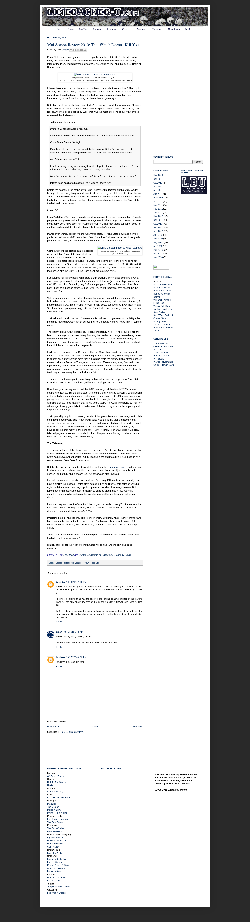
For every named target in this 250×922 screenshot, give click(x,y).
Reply (59, 621)
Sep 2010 (158, 227)
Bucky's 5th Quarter (56, 893)
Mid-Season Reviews (80, 563)
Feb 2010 (158, 253)
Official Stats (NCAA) (163, 365)
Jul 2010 (157, 235)
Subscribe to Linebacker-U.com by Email (109, 555)
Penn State (95, 563)
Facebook (68, 555)
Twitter (82, 555)
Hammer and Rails (56, 877)
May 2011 (158, 197)
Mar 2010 (158, 250)
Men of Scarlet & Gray (58, 865)
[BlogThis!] (74, 50)
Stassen (157, 349)
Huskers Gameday (56, 840)
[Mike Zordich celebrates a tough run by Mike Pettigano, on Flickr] (94, 74)
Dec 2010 (158, 216)
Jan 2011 (158, 212)
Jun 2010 (158, 238)
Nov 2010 (158, 220)
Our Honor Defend (56, 868)
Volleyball (157, 29)
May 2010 (158, 242)
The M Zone (53, 807)
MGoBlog (52, 804)
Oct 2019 (157, 183)
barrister (60, 582)
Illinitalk (51, 785)
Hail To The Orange (57, 782)
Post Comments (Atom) (72, 732)
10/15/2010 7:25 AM (73, 632)
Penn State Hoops (162, 290)
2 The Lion (158, 303)
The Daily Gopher (56, 828)
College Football (63, 563)
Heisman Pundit (161, 355)
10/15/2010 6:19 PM (76, 657)
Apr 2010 (158, 246)
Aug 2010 (158, 231)
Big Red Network (55, 837)
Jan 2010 (158, 257)
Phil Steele (158, 358)
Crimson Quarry (55, 791)
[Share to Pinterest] (85, 50)
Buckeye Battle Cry (56, 859)
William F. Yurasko (162, 300)
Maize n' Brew (54, 810)
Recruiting (111, 29)
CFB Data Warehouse (164, 346)
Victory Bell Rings (162, 306)
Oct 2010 (157, 224)
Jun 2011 (158, 194)
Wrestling (126, 29)
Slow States (159, 312)
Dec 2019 (158, 175)
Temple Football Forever (59, 886)
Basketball (142, 29)
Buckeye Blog (54, 871)
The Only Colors (55, 822)
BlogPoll (83, 29)
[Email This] (71, 50)
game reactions (116, 467)
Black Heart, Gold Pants (59, 797)
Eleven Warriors (55, 862)
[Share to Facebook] (81, 50)
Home (59, 29)
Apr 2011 (157, 201)
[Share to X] (78, 50)
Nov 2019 (158, 179)
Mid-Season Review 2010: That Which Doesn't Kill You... (94, 44)
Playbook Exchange (163, 362)
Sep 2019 (158, 186)
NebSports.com (55, 843)
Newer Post (53, 726)
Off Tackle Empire (56, 776)
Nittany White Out (162, 287)
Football (97, 29)
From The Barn (54, 831)
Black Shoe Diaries (162, 284)
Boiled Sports (54, 880)
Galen (59, 632)
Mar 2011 (158, 205)
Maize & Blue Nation (57, 813)
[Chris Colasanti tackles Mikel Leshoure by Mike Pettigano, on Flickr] (120, 247)
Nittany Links (159, 321)
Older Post (137, 726)
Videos (71, 29)
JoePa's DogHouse (163, 309)
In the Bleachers (161, 343)
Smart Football (160, 352)
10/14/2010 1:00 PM (76, 582)
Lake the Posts (54, 853)
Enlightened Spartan (57, 819)
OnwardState (159, 318)
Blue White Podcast (163, 315)
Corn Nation (53, 847)
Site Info (189, 29)
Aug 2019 (158, 190)
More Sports (174, 29)
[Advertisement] (195, 255)
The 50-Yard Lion (162, 324)
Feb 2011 (158, 209)
